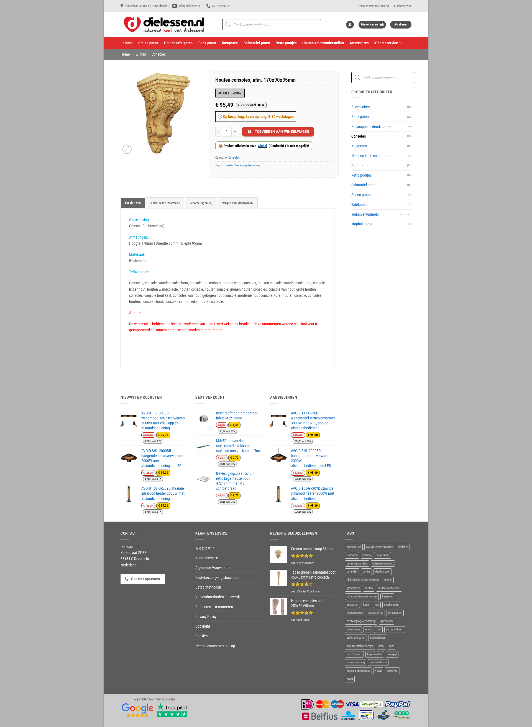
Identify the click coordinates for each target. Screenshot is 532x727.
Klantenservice (402, 6)
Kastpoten (230, 43)
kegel (366, 605)
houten (239, 165)
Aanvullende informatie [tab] (165, 203)
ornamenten (395, 613)
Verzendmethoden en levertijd (218, 597)
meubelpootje (355, 613)
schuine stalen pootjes (360, 646)
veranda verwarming (358, 670)
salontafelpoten (356, 638)
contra (366, 571)
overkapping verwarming (361, 621)
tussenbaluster (378, 662)
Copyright (202, 626)
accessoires (354, 547)
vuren (378, 670)
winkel (262, 146)
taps (391, 646)
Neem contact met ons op (373, 6)
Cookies (201, 636)
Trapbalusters (361, 224)
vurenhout (392, 670)
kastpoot (387, 596)
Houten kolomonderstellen (323, 43)
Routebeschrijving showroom (217, 577)
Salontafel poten (257, 43)
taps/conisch (354, 654)
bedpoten (352, 555)
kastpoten (352, 605)
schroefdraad (377, 638)
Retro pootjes (286, 43)
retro (368, 629)
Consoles (159, 54)
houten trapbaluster (389, 588)
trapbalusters (374, 654)
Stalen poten (148, 43)
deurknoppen (382, 571)
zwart (350, 679)
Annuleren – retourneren (214, 607)
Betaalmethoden (208, 587)
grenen (388, 580)
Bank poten (207, 43)
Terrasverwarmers (365, 214)
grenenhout (353, 588)
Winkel (140, 54)
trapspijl (392, 654)
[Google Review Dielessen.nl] (138, 710)
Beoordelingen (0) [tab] (201, 203)
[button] (350, 25)
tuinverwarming (356, 662)
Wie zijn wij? (204, 548)
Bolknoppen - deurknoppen (371, 126)
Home (127, 43)
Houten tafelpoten (178, 43)
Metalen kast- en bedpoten (371, 155)
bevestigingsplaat (357, 563)
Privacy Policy (205, 616)
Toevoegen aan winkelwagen (282, 131)
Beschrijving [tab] (133, 203)
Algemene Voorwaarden (213, 567)
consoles (228, 165)
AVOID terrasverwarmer (379, 547)
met (377, 605)
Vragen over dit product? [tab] (237, 203)
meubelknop (391, 605)
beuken (366, 555)
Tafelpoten (359, 204)
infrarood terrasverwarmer (362, 596)
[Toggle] (408, 214)
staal (381, 646)
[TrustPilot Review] (172, 710)
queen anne (353, 629)
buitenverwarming (382, 563)
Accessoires (359, 43)
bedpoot (403, 547)
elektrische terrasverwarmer (363, 580)
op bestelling (252, 165)
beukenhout (382, 555)
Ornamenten (360, 165)
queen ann (386, 621)
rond (378, 629)
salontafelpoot (394, 629)
